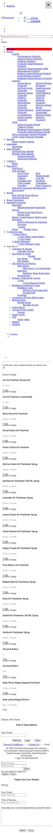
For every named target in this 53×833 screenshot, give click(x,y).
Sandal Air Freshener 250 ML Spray (20, 615)
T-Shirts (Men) (19, 234)
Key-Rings (22, 258)
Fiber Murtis (18, 195)
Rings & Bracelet (41, 273)
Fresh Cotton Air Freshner (16, 447)
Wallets (15, 321)
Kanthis (10, 139)
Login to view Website (26, 758)
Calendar (21, 251)
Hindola (16, 324)
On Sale (11, 49)
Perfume (21, 224)
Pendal (31, 256)
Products (13, 334)
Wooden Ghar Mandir (23, 153)
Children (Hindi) (25, 127)
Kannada (38, 136)
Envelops (22, 295)
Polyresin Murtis (20, 197)
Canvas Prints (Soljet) (23, 309)
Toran (20, 280)
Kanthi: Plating (26, 141)
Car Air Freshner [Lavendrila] (17, 396)
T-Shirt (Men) (24, 236)
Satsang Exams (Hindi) (28, 124)
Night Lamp (41, 217)
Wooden (27, 304)
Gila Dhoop (36, 212)
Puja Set (40, 178)
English (15, 54)
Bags (47, 268)
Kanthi (15, 141)
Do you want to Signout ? (14, 771)
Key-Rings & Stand (21, 253)
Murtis (10, 192)
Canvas (21, 312)
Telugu (22, 136)
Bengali (30, 136)
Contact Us (33, 744)
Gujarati (16, 80)
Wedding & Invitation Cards (26, 285)
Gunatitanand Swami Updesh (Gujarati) (24, 117)
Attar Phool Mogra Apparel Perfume (21, 682)
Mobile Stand (18, 300)
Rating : (5, 784)
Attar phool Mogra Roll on (16, 699)
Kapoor (30, 217)
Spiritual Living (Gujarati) (25, 89)
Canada (33, 21)
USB (14, 317)
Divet (38, 185)
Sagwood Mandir (26, 156)
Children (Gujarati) (22, 99)
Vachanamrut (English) (28, 56)
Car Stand (40, 268)
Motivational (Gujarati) (23, 104)
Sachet (21, 226)
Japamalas (12, 144)
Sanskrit (33, 134)
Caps (37, 244)
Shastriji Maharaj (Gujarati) (40, 100)
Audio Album (18, 307)
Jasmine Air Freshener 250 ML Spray (21, 480)
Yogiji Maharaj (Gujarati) (43, 94)
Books (10, 51)
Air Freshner (41, 222)
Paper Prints (18, 314)
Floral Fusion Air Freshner (16, 430)
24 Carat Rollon (10, 649)
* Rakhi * (11, 161)
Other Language (20, 134)
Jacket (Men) (38, 236)
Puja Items (12, 166)
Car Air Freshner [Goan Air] (16, 380)
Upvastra (46, 185)
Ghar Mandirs (14, 149)
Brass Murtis (31, 195)
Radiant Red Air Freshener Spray (19, 581)
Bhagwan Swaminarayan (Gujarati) (43, 88)
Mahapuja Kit (39, 187)
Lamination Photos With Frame (28, 297)
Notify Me (17, 740)
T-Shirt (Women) (25, 244)
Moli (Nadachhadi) (42, 174)
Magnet (34, 283)
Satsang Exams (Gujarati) (25, 94)
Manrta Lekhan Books (44, 106)
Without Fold (29, 290)
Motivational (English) (28, 71)
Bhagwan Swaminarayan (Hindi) (33, 129)
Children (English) (26, 61)
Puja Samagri (18, 170)
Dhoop (15, 209)
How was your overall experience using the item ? (26, 807)
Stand (15, 229)
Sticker (41, 283)
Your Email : (7, 792)
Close (37, 740)
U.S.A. (32, 18)
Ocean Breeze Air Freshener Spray (20, 531)
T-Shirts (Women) (21, 241)
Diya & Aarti (18, 190)
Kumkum (40, 180)
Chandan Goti (24, 180)
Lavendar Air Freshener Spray (18, 497)
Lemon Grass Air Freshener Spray (20, 514)
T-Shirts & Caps (14, 231)
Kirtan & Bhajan (44, 83)
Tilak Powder (24, 183)
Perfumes (17, 219)
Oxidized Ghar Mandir (23, 151)
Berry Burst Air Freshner (15, 413)
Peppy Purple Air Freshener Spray (20, 548)
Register (11, 5)
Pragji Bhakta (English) (29, 75)
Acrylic (35, 304)
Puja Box (21, 185)
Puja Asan (27, 187)
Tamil (15, 136)
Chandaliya (41, 183)
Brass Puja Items (15, 200)
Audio (20, 319)
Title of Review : (9, 799)
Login (27, 740)
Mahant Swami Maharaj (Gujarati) (43, 117)
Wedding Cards (25, 287)
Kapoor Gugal (19, 217)
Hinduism (22, 68)
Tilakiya (21, 178)
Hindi (14, 122)
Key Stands (23, 261)
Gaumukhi (22, 175)
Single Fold (41, 290)
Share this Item (10, 719)
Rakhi (15, 163)
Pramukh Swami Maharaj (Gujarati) (25, 110)
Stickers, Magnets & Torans (26, 278)
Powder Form (30, 229)
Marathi (42, 134)
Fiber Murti (23, 265)
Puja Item (17, 187)
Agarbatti (17, 205)
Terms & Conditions (13, 744)
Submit (26, 769)
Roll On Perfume (25, 222)
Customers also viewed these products (22, 365)
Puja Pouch (23, 173)
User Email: (6, 732)
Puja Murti (17, 168)
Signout (5, 774)
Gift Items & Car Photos (24, 263)
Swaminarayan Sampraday (43, 111)
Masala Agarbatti (26, 207)
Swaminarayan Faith (38, 68)
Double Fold (29, 292)
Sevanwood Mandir (27, 158)
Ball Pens (22, 270)
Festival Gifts (23, 275)
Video (26, 319)
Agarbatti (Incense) (16, 202)
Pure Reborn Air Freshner (16, 565)
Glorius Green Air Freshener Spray (20, 464)
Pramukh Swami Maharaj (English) (30, 65)
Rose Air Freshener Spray (15, 598)
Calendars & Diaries (22, 248)
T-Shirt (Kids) (24, 239)
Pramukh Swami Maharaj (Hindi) (33, 131)
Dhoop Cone (23, 212)
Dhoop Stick (23, 214)
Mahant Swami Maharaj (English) (34, 73)
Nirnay (30, 251)
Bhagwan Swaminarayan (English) (34, 78)
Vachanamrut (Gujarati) (24, 84)
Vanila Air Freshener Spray (16, 632)
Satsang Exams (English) (29, 58)
